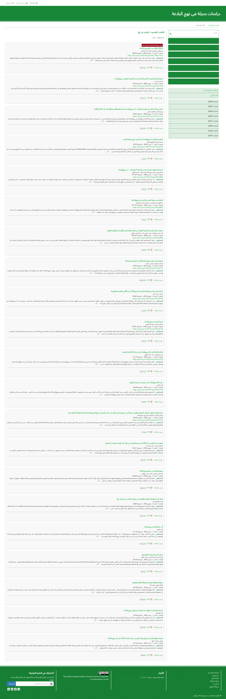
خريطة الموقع (214, 686)
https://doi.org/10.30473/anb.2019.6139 (148, 298)
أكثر (91, 60)
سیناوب (195, 695)
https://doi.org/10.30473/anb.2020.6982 (148, 176)
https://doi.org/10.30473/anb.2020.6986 (148, 237)
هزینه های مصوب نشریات (155, 677)
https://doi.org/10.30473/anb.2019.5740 (148, 419)
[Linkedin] (11, 689)
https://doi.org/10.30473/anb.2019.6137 (148, 268)
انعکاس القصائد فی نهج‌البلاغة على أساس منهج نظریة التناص (143, 139)
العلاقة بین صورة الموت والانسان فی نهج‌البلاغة (147, 199)
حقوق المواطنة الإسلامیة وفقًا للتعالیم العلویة (147, 582)
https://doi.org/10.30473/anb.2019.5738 (148, 389)
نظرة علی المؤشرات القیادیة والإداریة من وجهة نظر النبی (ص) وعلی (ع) (140, 498)
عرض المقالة (158, 67)
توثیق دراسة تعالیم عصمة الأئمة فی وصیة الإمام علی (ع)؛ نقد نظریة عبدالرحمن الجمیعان (134, 442)
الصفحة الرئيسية (213, 25)
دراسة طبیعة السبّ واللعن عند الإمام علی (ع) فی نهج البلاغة (143, 610)
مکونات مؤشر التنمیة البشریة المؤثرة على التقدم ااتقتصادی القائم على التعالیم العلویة (135, 230)
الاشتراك (11, 683)
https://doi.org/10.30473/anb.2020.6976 (148, 146)
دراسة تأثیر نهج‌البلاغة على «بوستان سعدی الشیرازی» (146, 382)
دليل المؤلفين (212, 61)
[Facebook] (18, 689)
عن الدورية (215, 675)
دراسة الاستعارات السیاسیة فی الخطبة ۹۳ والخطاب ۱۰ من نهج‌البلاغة (141, 169)
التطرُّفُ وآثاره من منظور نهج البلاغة (151, 48)
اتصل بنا (214, 81)
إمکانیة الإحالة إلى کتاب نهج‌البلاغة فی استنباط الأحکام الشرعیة (142, 351)
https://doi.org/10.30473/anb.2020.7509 (148, 85)
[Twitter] (15, 689)
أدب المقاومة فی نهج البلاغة (153, 526)
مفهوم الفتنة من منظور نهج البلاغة (151, 470)
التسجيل (9, 2)
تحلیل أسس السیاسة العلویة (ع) (152, 554)
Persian (33, 2)
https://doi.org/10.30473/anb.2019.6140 (148, 328)
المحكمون (213, 75)
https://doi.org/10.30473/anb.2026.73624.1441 (145, 55)
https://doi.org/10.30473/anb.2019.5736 (148, 359)
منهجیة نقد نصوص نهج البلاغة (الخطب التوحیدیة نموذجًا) (144, 260)
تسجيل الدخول (21, 2)
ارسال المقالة (212, 68)
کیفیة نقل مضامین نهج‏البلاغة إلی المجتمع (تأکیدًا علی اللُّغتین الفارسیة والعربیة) (137, 291)
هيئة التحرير (215, 678)
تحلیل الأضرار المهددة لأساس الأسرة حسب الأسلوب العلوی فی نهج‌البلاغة (139, 78)
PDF (145, 67)
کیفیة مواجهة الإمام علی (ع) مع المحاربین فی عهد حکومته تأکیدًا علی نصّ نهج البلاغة (135, 638)
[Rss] (8, 689)
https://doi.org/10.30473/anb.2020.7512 (148, 116)
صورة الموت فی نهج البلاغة (154, 321)
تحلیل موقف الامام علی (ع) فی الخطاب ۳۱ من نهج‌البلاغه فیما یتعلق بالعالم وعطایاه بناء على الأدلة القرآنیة (128, 108)
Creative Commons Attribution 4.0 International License (97, 678)
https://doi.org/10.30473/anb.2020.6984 (148, 207)
